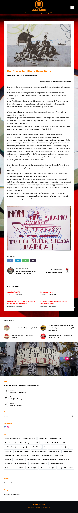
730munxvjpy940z (29, 438)
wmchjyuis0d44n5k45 (65, 468)
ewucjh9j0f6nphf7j (13, 292)
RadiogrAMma (32, 75)
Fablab (8, 451)
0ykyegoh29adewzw (12, 438)
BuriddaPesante (58, 443)
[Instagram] (67, 359)
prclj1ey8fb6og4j (49, 459)
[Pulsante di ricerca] (72, 416)
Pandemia (19, 459)
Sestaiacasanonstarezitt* (14, 468)
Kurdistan (9, 455)
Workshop (9, 472)
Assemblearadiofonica (13, 443)
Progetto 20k (64, 459)
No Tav (8, 459)
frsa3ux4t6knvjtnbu (22, 451)
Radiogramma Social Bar (38, 463)
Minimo (35, 455)
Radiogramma (20, 463)
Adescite (43, 438)
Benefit (45, 443)
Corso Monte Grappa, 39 (18, 392)
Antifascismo (55, 438)
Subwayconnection (47, 468)
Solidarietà (32, 468)
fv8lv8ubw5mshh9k (39, 451)
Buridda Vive (10, 447)
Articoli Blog (22, 75)
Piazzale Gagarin (33, 459)
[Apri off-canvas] (72, 7)
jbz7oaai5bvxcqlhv (46, 292)
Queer (8, 463)
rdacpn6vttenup (57, 463)
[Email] (33, 260)
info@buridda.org (16, 399)
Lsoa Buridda (23, 455)
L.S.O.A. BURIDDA (39, 10)
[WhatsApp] (25, 260)
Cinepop (23, 447)
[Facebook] (10, 260)
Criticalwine (62, 447)
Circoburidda (35, 447)
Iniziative (67, 451)
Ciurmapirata (49, 447)
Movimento (47, 455)
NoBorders (59, 455)
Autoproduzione (31, 443)
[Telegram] (18, 260)
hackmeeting (54, 451)
